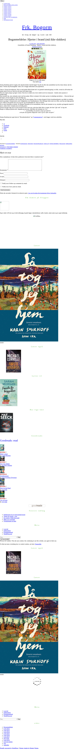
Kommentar (4, 170)
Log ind (6, 529)
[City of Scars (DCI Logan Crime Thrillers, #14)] (2, 497)
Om (5, 18)
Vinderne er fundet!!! (6, 148)
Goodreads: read (9, 440)
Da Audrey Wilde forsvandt (11, 518)
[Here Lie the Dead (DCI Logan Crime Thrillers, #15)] (2, 485)
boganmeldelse (38, 143)
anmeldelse (23, 143)
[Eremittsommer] (2, 472)
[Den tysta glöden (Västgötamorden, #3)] (2, 460)
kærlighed (69, 143)
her (40, 82)
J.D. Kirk (4, 490)
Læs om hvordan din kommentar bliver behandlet (42, 193)
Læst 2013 (7, 7)
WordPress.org (8, 534)
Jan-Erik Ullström (7, 465)
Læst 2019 (7, 15)
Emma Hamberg (54, 143)
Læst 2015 (7, 10)
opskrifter (8, 20)
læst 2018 (7, 14)
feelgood (62, 143)
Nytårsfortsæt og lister (10, 521)
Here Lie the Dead (5, 488)
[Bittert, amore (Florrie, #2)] (2, 450)
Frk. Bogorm (37, 27)
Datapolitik (38, 544)
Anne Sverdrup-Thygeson (9, 477)
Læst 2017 (7, 13)
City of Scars (3, 500)
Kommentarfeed (8, 532)
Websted (2, 180)
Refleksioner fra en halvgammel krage (14, 514)
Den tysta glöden (5, 464)
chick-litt (46, 143)
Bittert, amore (4, 454)
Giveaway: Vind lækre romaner (9, 147)
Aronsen (30, 143)
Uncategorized (10, 143)
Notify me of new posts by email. (11, 186)
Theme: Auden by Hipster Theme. (29, 748)
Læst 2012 (7, 6)
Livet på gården (10, 17)
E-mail (2, 176)
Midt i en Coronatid (9, 519)
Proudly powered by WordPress (9, 748)
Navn (1, 173)
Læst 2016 (7, 11)
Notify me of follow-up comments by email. (14, 183)
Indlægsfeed (7, 530)
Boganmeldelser (11, 5)
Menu (2, 1)
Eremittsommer (4, 476)
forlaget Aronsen (37, 46)
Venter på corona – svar (10, 516)
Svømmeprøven (37, 117)
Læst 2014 (7, 9)
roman (2, 145)
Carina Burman (6, 455)
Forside (7, 3)
